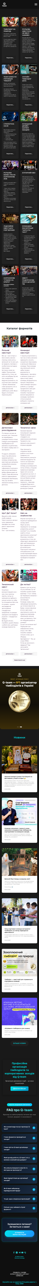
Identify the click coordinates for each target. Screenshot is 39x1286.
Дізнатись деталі (19, 721)
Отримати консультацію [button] (19, 1233)
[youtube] (22, 1252)
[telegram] (19, 1252)
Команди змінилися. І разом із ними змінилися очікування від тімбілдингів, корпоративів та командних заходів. (18, 830)
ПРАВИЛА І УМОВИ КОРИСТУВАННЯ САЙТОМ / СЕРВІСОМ (19, 1274)
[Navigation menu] (36, 4)
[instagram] (17, 1252)
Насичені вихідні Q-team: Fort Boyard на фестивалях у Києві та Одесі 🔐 (18, 777)
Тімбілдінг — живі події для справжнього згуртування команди (19, 980)
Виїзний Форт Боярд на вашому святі (17, 879)
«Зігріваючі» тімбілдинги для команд (17, 1028)
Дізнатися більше (19, 1088)
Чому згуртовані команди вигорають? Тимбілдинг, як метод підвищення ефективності (17, 930)
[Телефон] (25, 1252)
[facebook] (14, 1252)
